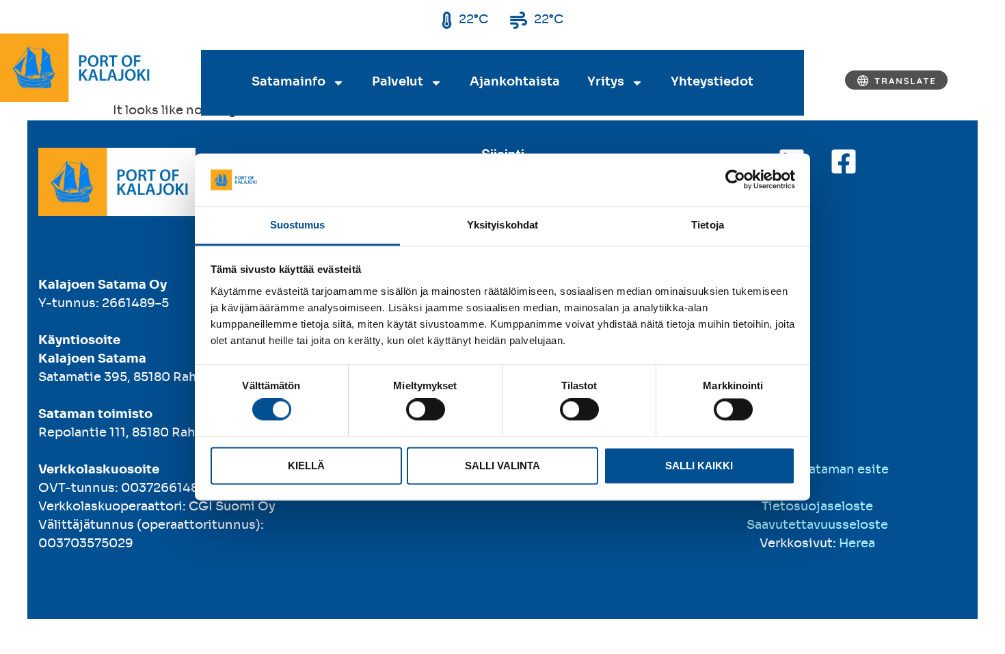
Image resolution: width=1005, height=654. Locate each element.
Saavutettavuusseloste (817, 525)
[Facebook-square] (843, 161)
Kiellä (306, 465)
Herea (857, 544)
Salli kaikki (699, 465)
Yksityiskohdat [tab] (502, 225)
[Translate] (896, 80)
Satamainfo (288, 82)
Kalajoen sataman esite (817, 470)
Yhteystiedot (712, 82)
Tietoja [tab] (707, 225)
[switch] (425, 410)
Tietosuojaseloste (817, 507)
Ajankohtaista (515, 82)
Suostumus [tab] (297, 225)
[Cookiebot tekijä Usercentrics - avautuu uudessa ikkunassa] (735, 180)
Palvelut (397, 82)
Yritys (605, 82)
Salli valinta (502, 465)
